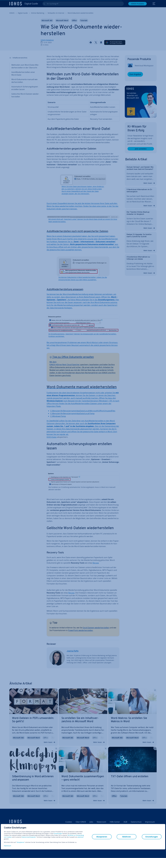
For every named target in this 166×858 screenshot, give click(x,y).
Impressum (7, 846)
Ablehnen (126, 836)
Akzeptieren (20, 842)
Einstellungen (58, 833)
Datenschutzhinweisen (29, 837)
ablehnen (80, 837)
